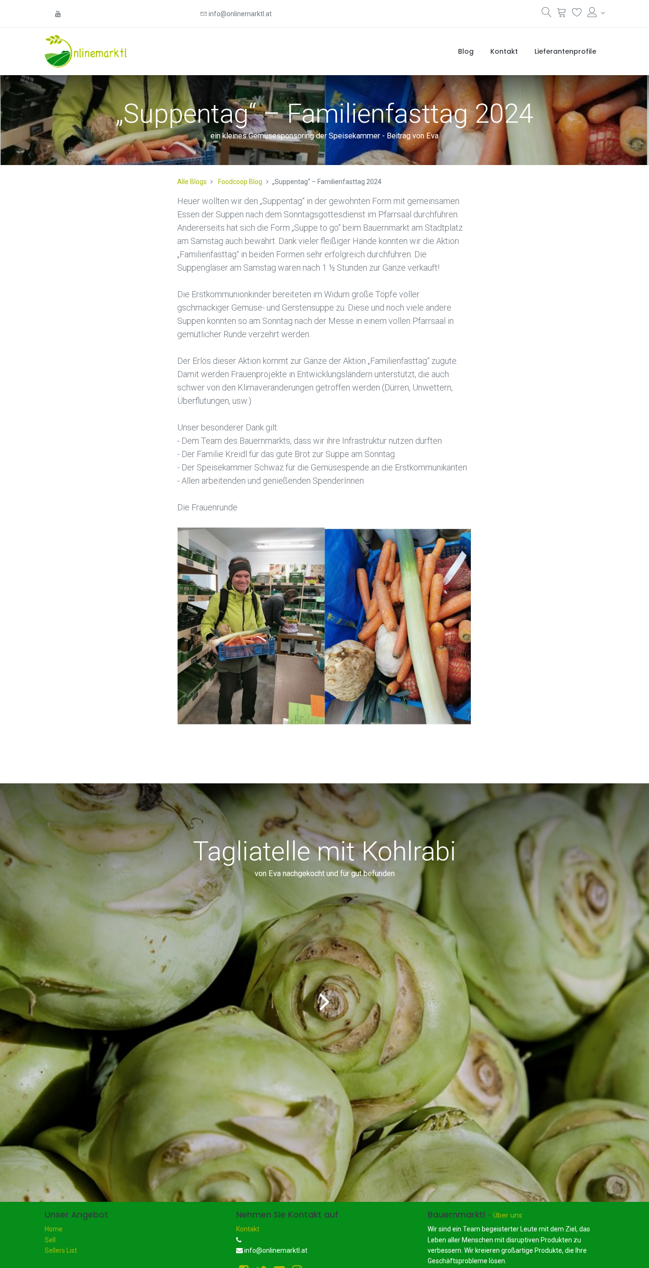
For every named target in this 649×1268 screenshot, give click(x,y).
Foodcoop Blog (240, 181)
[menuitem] (465, 51)
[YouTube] (58, 14)
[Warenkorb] (562, 14)
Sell (50, 1240)
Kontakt (247, 1229)
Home (54, 1229)
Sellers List (61, 1250)
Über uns (507, 1215)
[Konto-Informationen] (596, 13)
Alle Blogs (192, 181)
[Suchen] (547, 14)
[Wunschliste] (577, 14)
